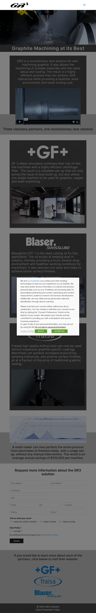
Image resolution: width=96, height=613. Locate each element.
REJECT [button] (41, 331)
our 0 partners (34, 281)
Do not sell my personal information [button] (50, 327)
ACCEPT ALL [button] (59, 331)
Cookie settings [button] (27, 331)
